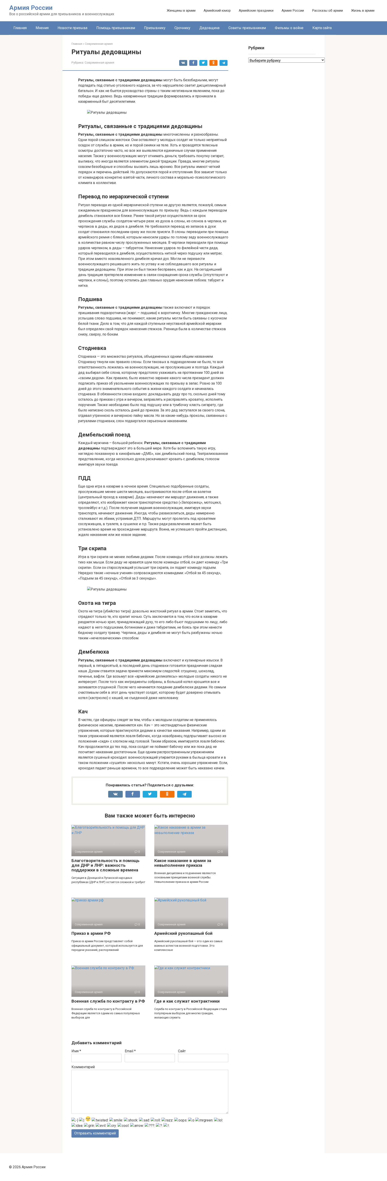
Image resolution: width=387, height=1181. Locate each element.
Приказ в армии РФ (91, 933)
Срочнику (182, 28)
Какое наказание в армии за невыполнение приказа (182, 863)
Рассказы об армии (327, 11)
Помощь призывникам (115, 28)
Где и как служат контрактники (187, 1001)
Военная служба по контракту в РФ (108, 1001)
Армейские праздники (256, 11)
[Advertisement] (282, 236)
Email (130, 1051)
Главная (20, 28)
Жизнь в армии (362, 11)
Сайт (182, 1051)
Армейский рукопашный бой (183, 933)
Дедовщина (209, 28)
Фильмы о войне (289, 28)
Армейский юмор (217, 11)
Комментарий (83, 1067)
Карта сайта (322, 28)
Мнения (42, 28)
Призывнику (155, 28)
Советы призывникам (247, 28)
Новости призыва (72, 28)
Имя (76, 1051)
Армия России (30, 7)
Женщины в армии (181, 11)
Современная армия (99, 62)
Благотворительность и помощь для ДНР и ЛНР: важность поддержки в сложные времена (105, 865)
